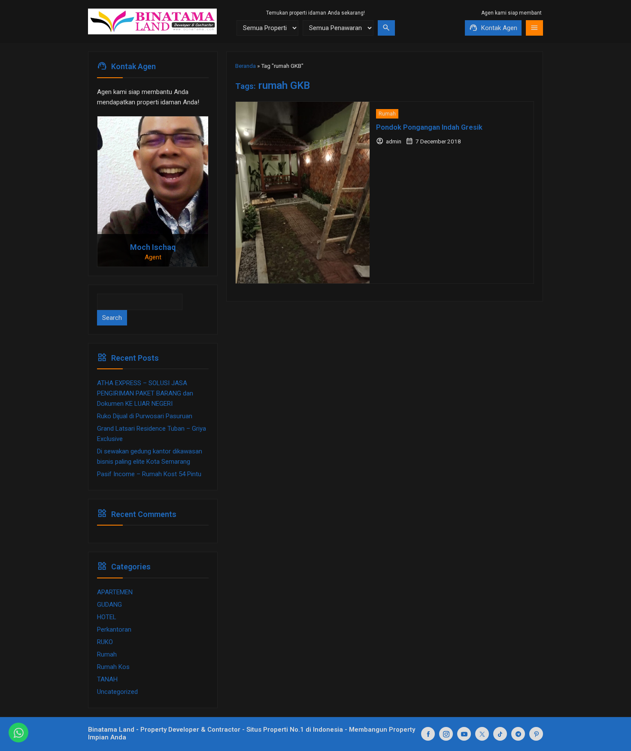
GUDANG (109, 604)
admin (393, 141)
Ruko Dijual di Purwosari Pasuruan (144, 416)
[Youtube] (464, 734)
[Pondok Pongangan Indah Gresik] (303, 192)
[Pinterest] (536, 734)
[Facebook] (428, 734)
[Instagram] (446, 734)
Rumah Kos (113, 667)
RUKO (105, 642)
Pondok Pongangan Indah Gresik (429, 127)
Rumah (387, 114)
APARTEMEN (115, 592)
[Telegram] (518, 734)
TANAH (107, 679)
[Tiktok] (500, 734)
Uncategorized (117, 692)
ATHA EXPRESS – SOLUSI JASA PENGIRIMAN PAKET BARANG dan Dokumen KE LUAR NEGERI (145, 393)
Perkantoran (114, 629)
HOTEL (106, 617)
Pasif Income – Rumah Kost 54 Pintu (149, 474)
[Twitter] (482, 734)
